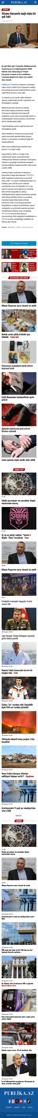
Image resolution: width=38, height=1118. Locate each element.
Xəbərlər (17, 1107)
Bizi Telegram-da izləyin (19, 243)
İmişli (19, 227)
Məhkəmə (11, 227)
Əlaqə (23, 1107)
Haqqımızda (9, 1107)
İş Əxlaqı (30, 1107)
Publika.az (6, 85)
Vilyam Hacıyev (28, 227)
